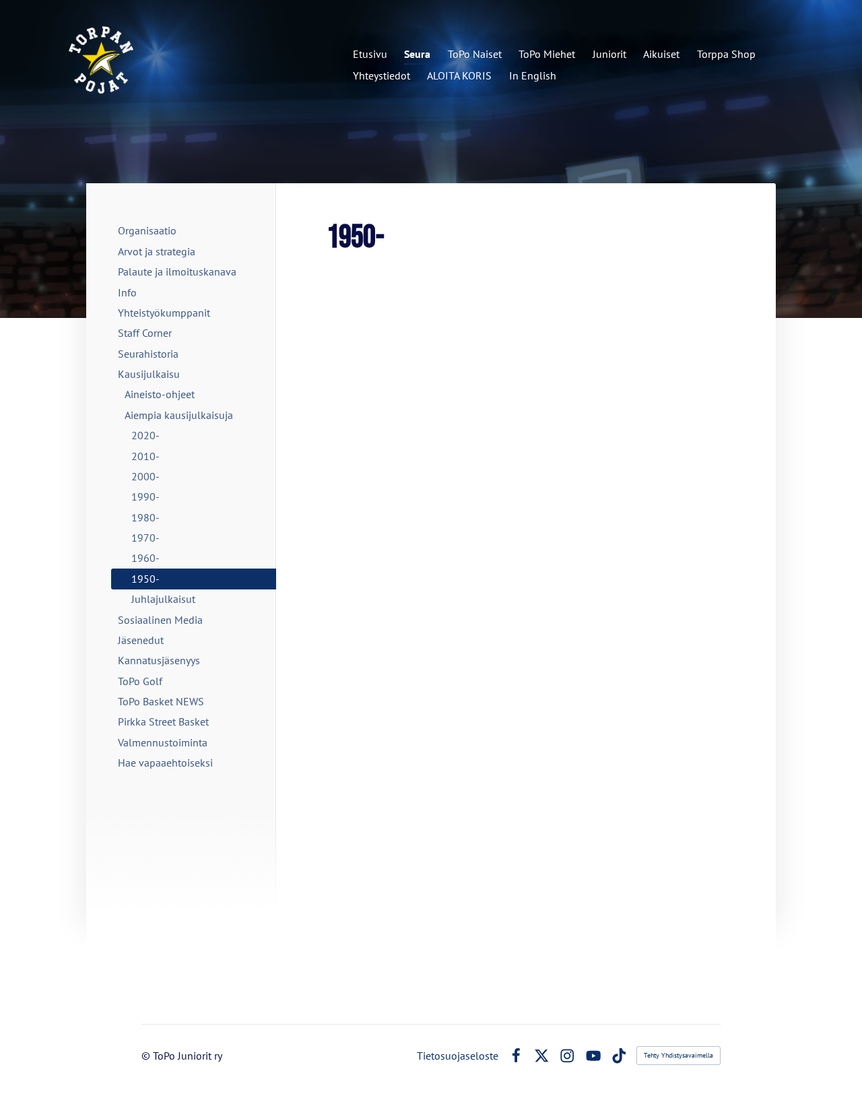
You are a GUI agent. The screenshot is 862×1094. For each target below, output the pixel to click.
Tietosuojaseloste (457, 1055)
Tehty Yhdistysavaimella (678, 1055)
